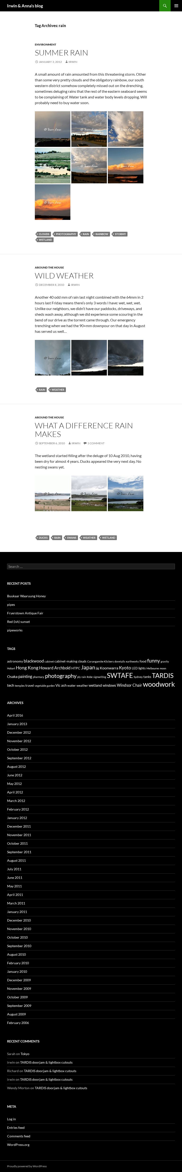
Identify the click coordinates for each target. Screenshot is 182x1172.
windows (109, 685)
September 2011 (19, 852)
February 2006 (18, 1023)
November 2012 (19, 741)
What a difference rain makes (84, 430)
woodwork (159, 684)
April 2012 (15, 792)
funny (153, 660)
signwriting (99, 676)
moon (163, 668)
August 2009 (16, 1014)
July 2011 (14, 869)
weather (58, 389)
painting (25, 676)
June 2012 (14, 775)
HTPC (75, 668)
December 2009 (19, 980)
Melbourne (152, 668)
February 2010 (18, 963)
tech (10, 685)
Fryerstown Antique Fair (25, 613)
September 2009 (19, 1006)
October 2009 (17, 997)
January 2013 (17, 724)
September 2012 (19, 758)
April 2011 (15, 895)
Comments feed (18, 1136)
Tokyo (25, 1054)
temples (20, 685)
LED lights (139, 668)
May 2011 (14, 886)
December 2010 (19, 920)
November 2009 (19, 989)
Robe (90, 676)
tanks (147, 677)
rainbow (102, 234)
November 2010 (19, 929)
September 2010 (19, 946)
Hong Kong (27, 667)
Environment (45, 44)
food (143, 661)
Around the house (49, 267)
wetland (45, 239)
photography (66, 234)
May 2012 (14, 784)
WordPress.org (18, 1145)
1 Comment (96, 443)
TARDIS (162, 675)
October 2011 (17, 843)
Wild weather (64, 275)
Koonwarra (109, 668)
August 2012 (16, 766)
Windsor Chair (129, 685)
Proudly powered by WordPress (27, 1166)
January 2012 (17, 818)
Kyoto (125, 667)
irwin (72, 62)
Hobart (11, 668)
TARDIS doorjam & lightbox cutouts (46, 1062)
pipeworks (15, 630)
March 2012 (16, 801)
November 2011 (19, 835)
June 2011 (14, 878)
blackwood (34, 660)
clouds (44, 234)
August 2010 (16, 954)
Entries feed (16, 1128)
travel (29, 685)
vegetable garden (45, 685)
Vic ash (61, 685)
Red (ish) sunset (18, 622)
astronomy (15, 661)
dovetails (119, 661)
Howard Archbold (55, 667)
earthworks (132, 661)
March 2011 (16, 903)
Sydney (138, 677)
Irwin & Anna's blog (25, 5)
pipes (11, 604)
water (71, 685)
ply (79, 676)
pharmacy (38, 676)
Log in (11, 1119)
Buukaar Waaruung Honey (26, 596)
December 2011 (19, 826)
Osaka (12, 676)
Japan (88, 667)
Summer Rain (61, 52)
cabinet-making (66, 661)
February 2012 (18, 809)
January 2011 (17, 912)
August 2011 (16, 860)
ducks (43, 537)
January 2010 (17, 971)
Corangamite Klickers (100, 661)
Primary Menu (176, 5)
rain (86, 234)
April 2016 (15, 715)
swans (71, 537)
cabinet (49, 661)
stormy (120, 234)
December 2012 (19, 732)
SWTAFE (120, 675)
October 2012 (17, 749)
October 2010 (17, 937)
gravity (165, 661)
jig (97, 668)
